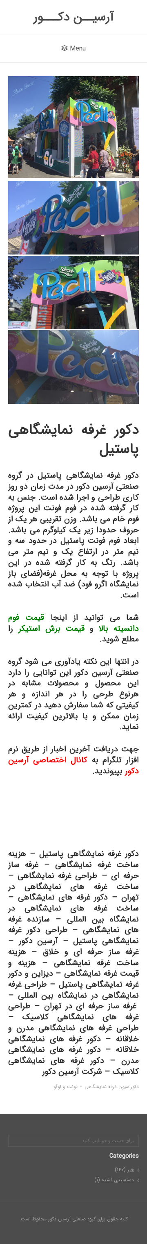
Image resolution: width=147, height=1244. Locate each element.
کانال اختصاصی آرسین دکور (73, 765)
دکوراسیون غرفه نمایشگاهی (112, 1086)
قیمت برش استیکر (51, 628)
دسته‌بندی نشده (118, 1180)
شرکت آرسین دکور (72, 1071)
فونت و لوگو (65, 1086)
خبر (130, 1170)
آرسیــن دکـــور (73, 17)
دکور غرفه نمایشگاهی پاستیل (89, 853)
